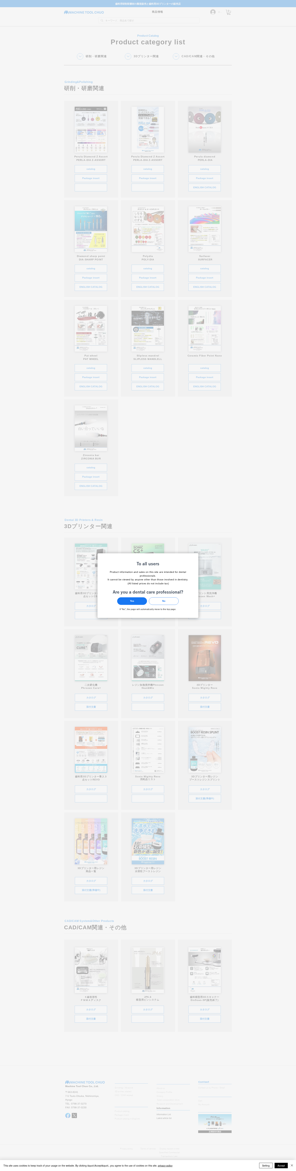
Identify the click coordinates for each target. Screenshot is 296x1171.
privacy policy (165, 1165)
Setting (266, 1165)
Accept (281, 1165)
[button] (132, 601)
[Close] (292, 1165)
